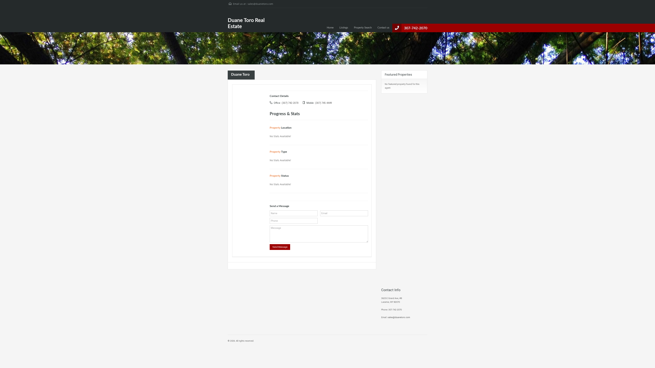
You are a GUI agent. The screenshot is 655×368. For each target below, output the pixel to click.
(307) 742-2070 (290, 103)
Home (330, 27)
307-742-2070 (415, 28)
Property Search (363, 27)
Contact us (383, 27)
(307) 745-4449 (323, 103)
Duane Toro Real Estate (246, 23)
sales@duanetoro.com (260, 3)
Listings (343, 27)
